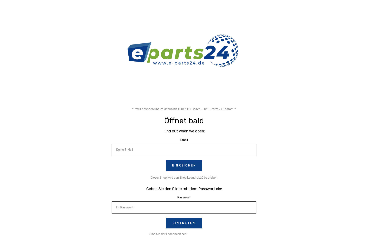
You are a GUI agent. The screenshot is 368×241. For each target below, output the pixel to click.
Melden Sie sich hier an (203, 234)
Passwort (184, 197)
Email (184, 140)
